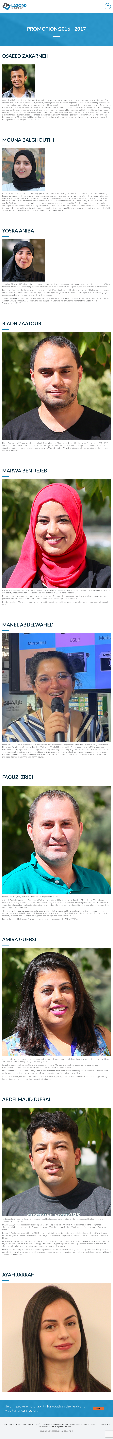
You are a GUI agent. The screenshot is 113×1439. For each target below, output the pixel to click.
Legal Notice (8, 1424)
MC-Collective (67, 1431)
